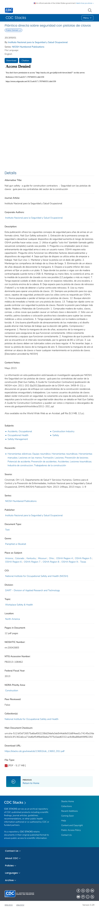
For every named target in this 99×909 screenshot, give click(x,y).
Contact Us (66, 834)
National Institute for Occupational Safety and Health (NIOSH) (36, 576)
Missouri (42, 558)
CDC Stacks (13, 802)
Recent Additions (69, 811)
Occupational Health (18, 435)
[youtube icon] (78, 897)
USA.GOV (20, 905)
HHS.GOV (9, 905)
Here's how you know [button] (84, 3)
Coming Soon (67, 815)
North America (12, 619)
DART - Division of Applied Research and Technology (32, 590)
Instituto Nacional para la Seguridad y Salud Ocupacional (38, 42)
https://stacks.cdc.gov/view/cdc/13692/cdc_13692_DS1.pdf (34, 751)
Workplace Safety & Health (19, 604)
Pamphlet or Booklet (15, 544)
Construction (11, 690)
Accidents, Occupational (20, 431)
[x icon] (83, 891)
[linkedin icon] (92, 891)
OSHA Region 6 (13, 561)
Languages (11, 872)
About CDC (11, 858)
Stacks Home (67, 801)
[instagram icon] (88, 891)
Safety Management (18, 439)
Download (11, 60)
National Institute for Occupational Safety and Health (31, 719)
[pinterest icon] (83, 897)
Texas (83, 561)
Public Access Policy (71, 830)
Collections (66, 806)
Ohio (51, 558)
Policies (9, 865)
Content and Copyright (72, 825)
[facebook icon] (78, 891)
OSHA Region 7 (32, 561)
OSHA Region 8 (51, 561)
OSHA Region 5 (83, 558)
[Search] (90, 10)
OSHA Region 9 (69, 561)
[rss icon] (92, 897)
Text (7, 529)
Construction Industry (63, 431)
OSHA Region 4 (64, 558)
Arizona (9, 558)
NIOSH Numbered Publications (28, 46)
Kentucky (31, 558)
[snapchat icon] (88, 897)
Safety (55, 435)
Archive (9, 880)
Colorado (19, 558)
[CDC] (9, 10)
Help (63, 820)
